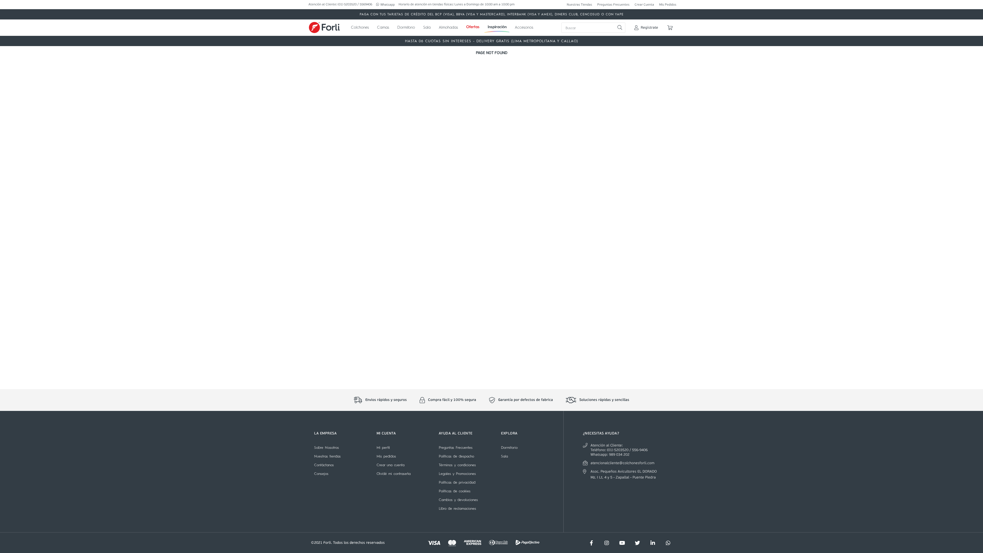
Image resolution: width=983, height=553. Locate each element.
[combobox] (593, 28)
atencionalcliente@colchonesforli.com (622, 463)
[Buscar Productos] (619, 28)
